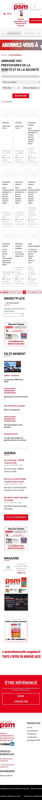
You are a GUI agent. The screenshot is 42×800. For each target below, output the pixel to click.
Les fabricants (32, 737)
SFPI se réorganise (12, 410)
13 (6, 292)
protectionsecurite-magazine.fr (6, 760)
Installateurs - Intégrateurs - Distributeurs (10, 391)
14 (10, 292)
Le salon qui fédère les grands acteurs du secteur (15, 439)
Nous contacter (21, 699)
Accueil (4, 55)
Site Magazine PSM (33, 740)
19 (29, 292)
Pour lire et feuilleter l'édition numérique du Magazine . (21, 568)
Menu (9, 14)
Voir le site (8, 162)
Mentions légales (36, 789)
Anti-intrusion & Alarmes (14, 406)
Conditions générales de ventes (10, 796)
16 (17, 292)
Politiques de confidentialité (33, 796)
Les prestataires (14, 33)
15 (14, 292)
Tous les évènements (16, 517)
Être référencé (29, 33)
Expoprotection (10, 434)
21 (37, 292)
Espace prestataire (6, 775)
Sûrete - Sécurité (11, 376)
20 (33, 292)
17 (21, 292)
